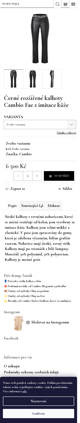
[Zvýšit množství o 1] (37, 176)
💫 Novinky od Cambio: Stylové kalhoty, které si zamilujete (37, 300)
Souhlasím (38, 413)
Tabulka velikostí (66, 133)
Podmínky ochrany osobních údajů (31, 372)
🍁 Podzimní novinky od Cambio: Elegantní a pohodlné (35, 286)
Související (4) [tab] (32, 205)
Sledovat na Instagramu (50, 322)
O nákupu (12, 366)
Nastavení (38, 401)
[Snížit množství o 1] (18, 176)
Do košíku (61, 175)
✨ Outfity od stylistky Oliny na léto (24, 296)
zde (24, 391)
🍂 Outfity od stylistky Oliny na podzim (26, 291)
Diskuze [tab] (54, 205)
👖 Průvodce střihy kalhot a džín (22, 281)
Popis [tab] (12, 205)
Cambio (25, 154)
